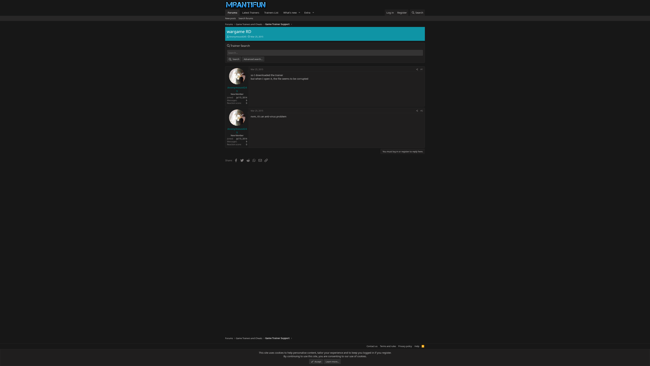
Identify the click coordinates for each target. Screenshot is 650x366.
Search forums (246, 18)
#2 (421, 110)
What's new (290, 12)
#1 (421, 69)
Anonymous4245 (237, 36)
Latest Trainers (250, 12)
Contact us (372, 346)
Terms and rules (388, 346)
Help (417, 346)
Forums (232, 12)
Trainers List (271, 12)
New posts (230, 18)
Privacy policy (405, 346)
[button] (299, 12)
